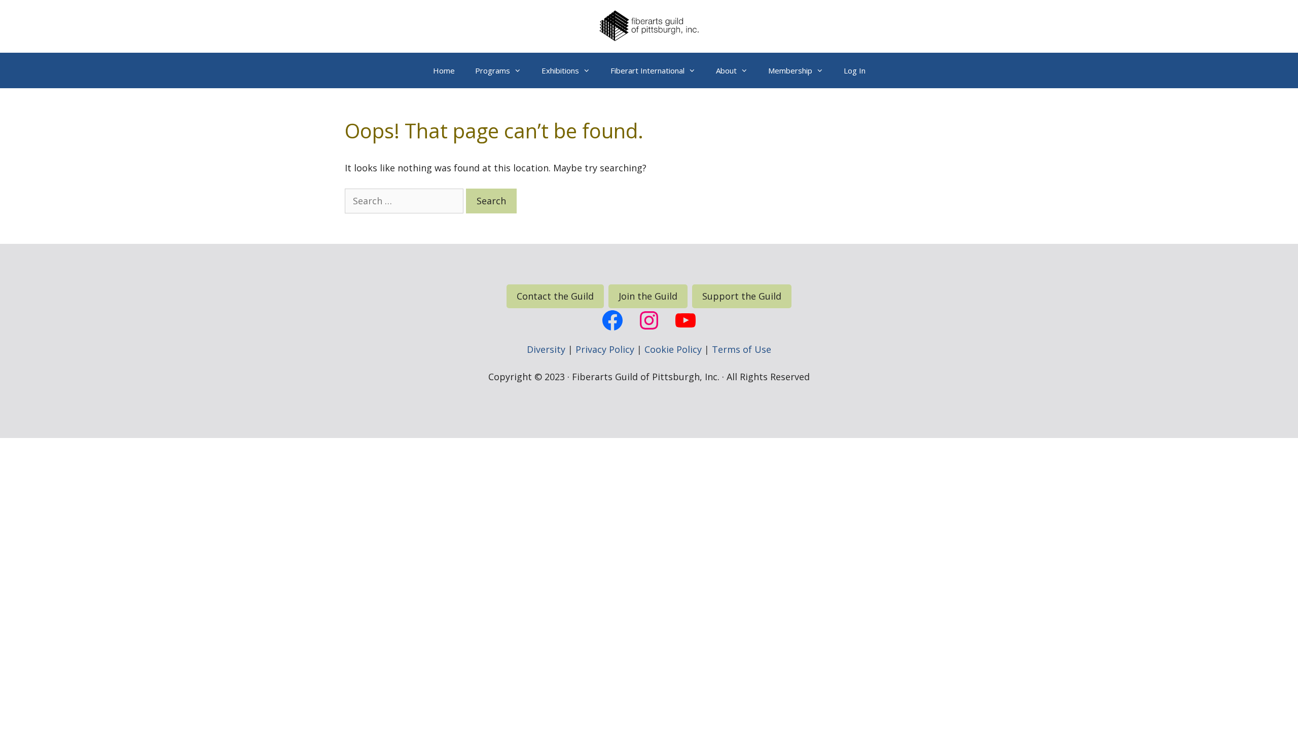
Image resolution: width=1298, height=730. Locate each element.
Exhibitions (560, 70)
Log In (855, 70)
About (726, 70)
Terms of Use (741, 349)
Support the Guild (741, 296)
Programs (492, 70)
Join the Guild (648, 296)
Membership (790, 70)
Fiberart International (647, 70)
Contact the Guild (555, 296)
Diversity (546, 349)
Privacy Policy (604, 349)
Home (444, 70)
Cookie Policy (673, 349)
